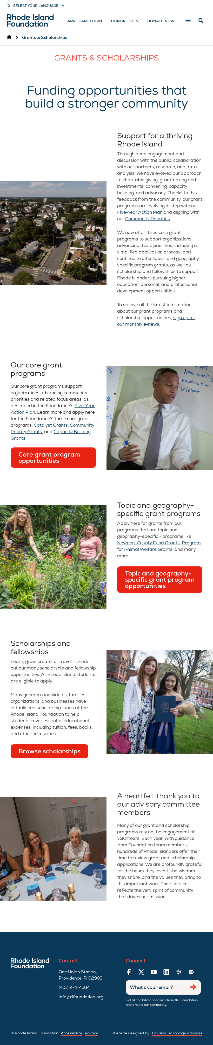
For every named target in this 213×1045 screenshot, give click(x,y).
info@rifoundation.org (81, 997)
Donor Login (124, 21)
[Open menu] (188, 20)
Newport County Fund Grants (148, 543)
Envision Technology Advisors (177, 1033)
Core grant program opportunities (49, 457)
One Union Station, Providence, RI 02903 (81, 975)
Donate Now (161, 21)
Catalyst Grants (51, 425)
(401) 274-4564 (74, 987)
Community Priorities (147, 219)
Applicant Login (84, 21)
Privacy (91, 1033)
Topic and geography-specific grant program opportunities (160, 579)
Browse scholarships (49, 751)
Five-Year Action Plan (140, 212)
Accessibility (71, 1033)
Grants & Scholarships (44, 37)
